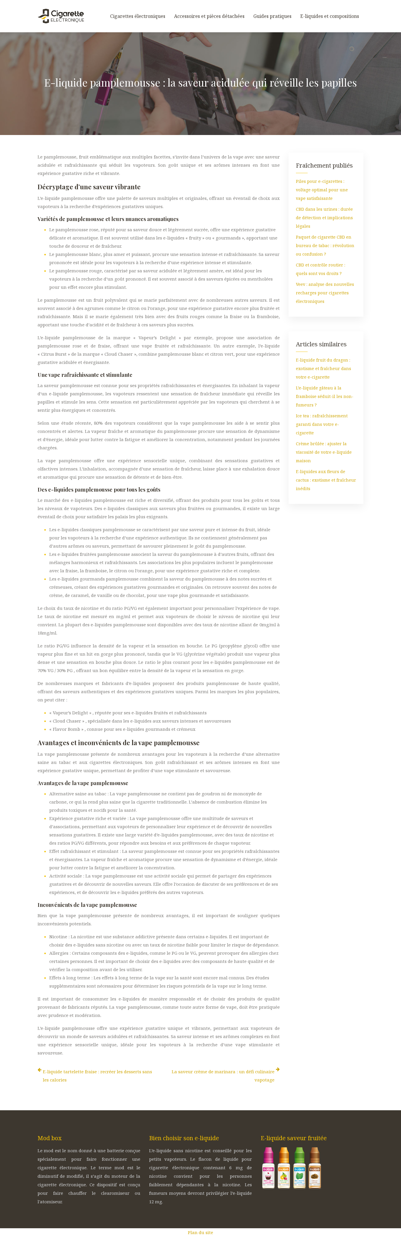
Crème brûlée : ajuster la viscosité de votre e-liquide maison (324, 452)
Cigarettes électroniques (137, 16)
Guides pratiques (272, 16)
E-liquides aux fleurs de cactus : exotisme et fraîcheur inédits (326, 480)
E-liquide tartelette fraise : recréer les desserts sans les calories (97, 1076)
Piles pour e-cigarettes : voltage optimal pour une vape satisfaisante (322, 189)
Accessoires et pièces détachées (209, 16)
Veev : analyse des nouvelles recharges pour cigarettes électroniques (325, 292)
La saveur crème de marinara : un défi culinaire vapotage (223, 1076)
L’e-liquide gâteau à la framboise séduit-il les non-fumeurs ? (324, 396)
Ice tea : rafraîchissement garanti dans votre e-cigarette (322, 424)
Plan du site (200, 1232)
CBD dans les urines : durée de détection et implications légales (324, 217)
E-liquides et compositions (329, 16)
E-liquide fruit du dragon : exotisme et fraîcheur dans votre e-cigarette (323, 368)
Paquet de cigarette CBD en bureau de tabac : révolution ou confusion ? (325, 245)
